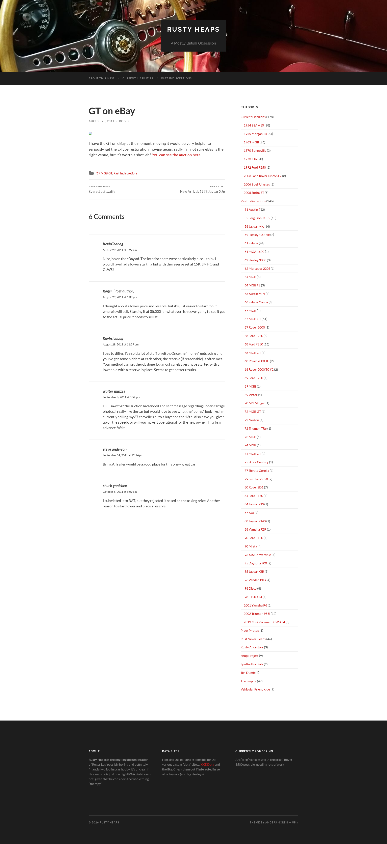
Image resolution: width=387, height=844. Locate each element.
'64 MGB (250, 277)
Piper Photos (250, 630)
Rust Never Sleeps (253, 639)
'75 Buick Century (256, 462)
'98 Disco (250, 588)
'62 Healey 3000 (255, 260)
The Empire (248, 681)
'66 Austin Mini (254, 294)
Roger (124, 121)
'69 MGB (250, 386)
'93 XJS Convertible (257, 555)
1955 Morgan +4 (255, 134)
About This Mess (101, 78)
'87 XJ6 (249, 512)
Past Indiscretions (176, 78)
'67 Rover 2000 (254, 327)
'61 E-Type (251, 243)
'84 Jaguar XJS (254, 504)
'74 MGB (250, 445)
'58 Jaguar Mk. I (254, 226)
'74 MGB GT (252, 453)
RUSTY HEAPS (193, 29)
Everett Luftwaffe (102, 189)
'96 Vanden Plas (255, 580)
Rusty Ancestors (252, 647)
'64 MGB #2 (252, 285)
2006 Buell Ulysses (257, 184)
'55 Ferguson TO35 (257, 218)
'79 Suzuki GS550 (256, 479)
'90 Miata (250, 546)
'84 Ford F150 (253, 496)
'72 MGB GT (252, 411)
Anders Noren (276, 822)
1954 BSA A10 (254, 125)
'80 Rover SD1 (253, 487)
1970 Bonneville (255, 150)
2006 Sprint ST (254, 192)
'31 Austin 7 (252, 209)
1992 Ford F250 (255, 167)
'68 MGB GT (252, 353)
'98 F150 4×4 (253, 597)
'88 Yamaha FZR (255, 529)
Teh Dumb (248, 672)
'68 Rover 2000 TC (256, 361)
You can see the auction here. (176, 154)
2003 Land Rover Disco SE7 (263, 176)
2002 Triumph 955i (257, 613)
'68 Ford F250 (253, 336)
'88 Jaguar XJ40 (255, 521)
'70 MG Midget (254, 403)
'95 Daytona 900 (255, 563)
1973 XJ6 (250, 159)
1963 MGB (251, 142)
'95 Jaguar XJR (254, 571)
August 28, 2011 (101, 121)
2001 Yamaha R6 (255, 605)
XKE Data (207, 764)
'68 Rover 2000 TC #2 (259, 369)
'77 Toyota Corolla (256, 470)
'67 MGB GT (104, 173)
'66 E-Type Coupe (256, 302)
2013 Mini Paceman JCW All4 (264, 622)
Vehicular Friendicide (255, 689)
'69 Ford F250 (253, 378)
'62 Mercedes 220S (257, 268)
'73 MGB (250, 437)
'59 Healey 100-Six (257, 234)
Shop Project (249, 655)
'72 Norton (251, 420)
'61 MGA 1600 (254, 251)
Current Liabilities (138, 78)
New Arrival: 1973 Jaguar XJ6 (202, 189)
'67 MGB (250, 310)
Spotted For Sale (252, 664)
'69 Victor (250, 395)
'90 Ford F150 (253, 538)
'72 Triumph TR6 (255, 428)
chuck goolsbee (115, 485)
